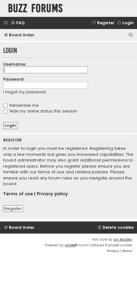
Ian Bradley (122, 239)
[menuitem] (18, 23)
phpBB (70, 245)
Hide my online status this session (42, 111)
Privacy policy (52, 194)
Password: (14, 79)
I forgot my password (24, 92)
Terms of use (18, 194)
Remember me (23, 105)
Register (13, 209)
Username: (14, 64)
